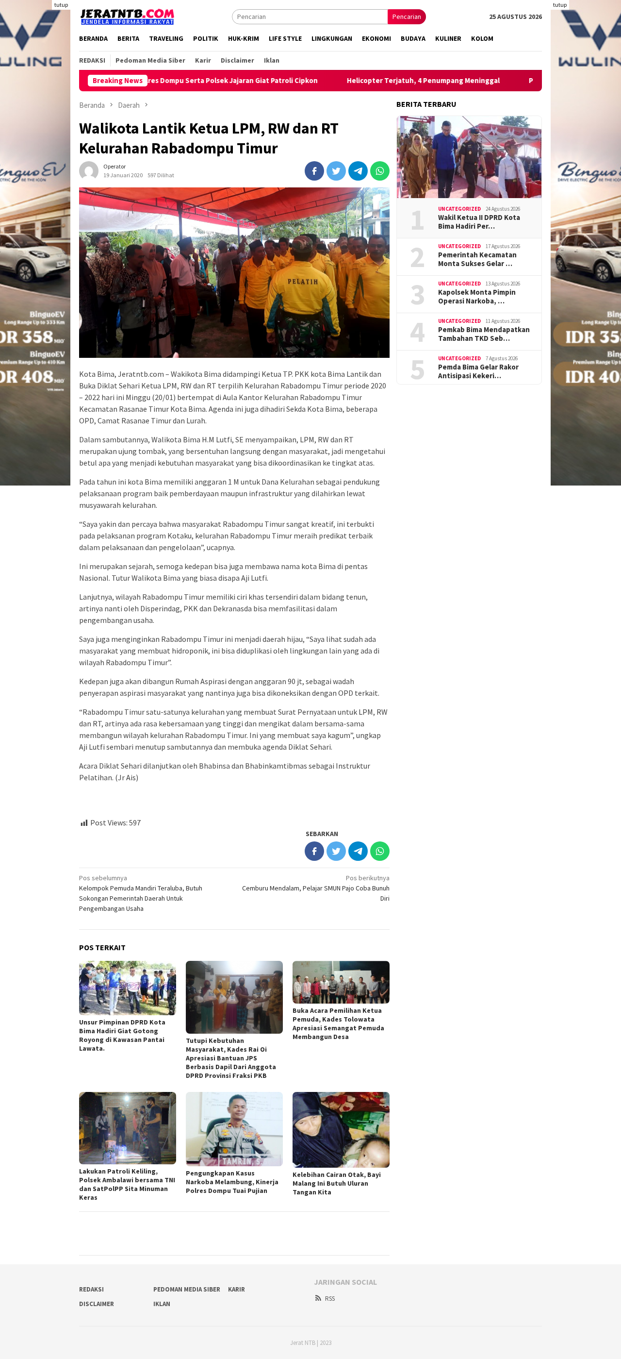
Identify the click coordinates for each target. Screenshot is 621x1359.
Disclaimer (96, 1304)
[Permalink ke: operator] (88, 170)
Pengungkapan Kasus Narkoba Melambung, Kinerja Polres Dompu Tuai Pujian (232, 1182)
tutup (61, 4)
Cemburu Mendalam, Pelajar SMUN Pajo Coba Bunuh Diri (316, 888)
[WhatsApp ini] (380, 171)
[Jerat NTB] (127, 15)
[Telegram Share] (358, 171)
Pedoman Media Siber (186, 1289)
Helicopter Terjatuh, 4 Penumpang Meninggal (377, 80)
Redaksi (91, 1289)
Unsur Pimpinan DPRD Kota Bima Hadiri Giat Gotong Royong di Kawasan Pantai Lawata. (122, 1035)
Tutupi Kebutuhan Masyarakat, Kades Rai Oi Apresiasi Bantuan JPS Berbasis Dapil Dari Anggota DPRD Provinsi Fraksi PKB (231, 1058)
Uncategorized (459, 208)
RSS (330, 1298)
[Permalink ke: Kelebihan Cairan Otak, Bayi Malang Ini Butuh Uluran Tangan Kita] (341, 1130)
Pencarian (406, 16)
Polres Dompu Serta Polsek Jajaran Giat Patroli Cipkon (182, 80)
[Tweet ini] (336, 171)
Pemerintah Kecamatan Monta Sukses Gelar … (477, 259)
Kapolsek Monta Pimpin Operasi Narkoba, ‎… (477, 296)
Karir (236, 1289)
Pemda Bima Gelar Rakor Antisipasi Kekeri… (478, 371)
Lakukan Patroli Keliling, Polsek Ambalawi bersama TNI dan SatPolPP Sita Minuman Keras (127, 1184)
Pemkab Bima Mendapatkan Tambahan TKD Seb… (484, 334)
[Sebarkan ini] (314, 171)
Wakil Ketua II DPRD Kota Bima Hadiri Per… (479, 222)
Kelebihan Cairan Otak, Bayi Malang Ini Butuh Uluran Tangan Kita (337, 1183)
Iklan (161, 1304)
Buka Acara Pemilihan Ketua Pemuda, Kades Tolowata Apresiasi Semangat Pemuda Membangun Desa (338, 1023)
